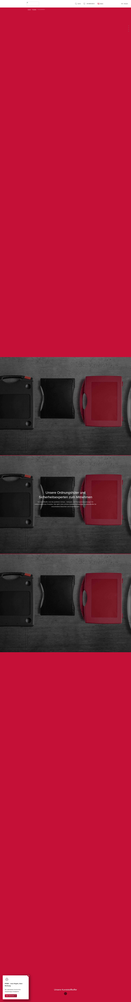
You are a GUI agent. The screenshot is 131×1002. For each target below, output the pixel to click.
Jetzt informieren (10, 995)
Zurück (29, 9)
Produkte (34, 9)
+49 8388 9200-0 (90, 3)
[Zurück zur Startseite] (33, 4)
